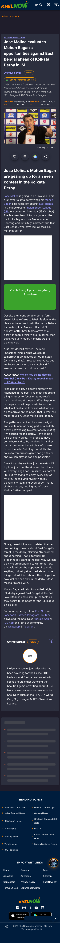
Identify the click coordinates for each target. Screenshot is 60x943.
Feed (45, 870)
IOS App (9, 622)
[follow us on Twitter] (30, 908)
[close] (55, 918)
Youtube (45, 615)
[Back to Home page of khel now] (14, 5)
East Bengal (46, 203)
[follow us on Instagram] (24, 908)
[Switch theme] (48, 5)
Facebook (10, 615)
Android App (41, 618)
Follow (29, 72)
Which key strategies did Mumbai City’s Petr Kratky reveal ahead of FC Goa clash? (28, 378)
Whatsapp (14, 626)
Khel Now (41, 611)
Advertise (25, 876)
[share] (45, 156)
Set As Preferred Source (22, 79)
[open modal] (53, 862)
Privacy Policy (27, 882)
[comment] (25, 156)
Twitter (21, 615)
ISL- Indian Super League (14, 38)
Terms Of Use (10, 887)
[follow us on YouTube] (36, 908)
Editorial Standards (30, 887)
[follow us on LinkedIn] (42, 908)
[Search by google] (40, 5)
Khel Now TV (50, 882)
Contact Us (9, 882)
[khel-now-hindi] (56, 5)
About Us (8, 876)
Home (6, 870)
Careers (24, 870)
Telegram (28, 626)
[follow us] (35, 156)
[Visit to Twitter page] (51, 642)
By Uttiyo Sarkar (12, 72)
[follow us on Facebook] (18, 908)
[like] (15, 156)
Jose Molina (11, 196)
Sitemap (47, 876)
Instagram (33, 615)
